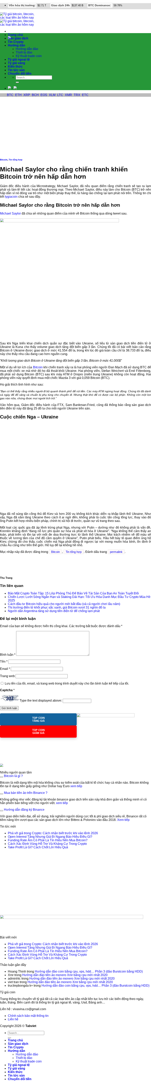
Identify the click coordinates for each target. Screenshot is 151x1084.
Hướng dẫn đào (27, 49)
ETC (85, 95)
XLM (52, 95)
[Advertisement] (75, 126)
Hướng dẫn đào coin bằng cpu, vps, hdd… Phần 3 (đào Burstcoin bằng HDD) (89, 971)
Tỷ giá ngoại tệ (19, 59)
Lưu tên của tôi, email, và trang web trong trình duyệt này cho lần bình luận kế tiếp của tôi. (67, 683)
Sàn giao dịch (18, 38)
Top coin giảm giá (38, 731)
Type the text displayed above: (41, 700)
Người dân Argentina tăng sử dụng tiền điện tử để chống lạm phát (54, 611)
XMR (68, 95)
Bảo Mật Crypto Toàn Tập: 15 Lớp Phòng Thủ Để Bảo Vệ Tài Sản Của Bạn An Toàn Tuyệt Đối (73, 593)
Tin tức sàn (16, 70)
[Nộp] (17, 82)
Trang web (7, 676)
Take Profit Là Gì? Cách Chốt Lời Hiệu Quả (38, 847)
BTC (10, 95)
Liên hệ (13, 1019)
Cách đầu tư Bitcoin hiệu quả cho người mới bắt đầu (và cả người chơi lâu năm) (64, 604)
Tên (3, 661)
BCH (35, 95)
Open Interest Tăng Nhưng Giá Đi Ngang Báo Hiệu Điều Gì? (50, 836)
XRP (26, 95)
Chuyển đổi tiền (19, 73)
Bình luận (7, 654)
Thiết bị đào (24, 52)
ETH (18, 95)
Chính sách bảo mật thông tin (28, 1015)
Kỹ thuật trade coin (29, 56)
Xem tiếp (123, 819)
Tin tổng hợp (15, 159)
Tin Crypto (16, 41)
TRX (77, 95)
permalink (116, 551)
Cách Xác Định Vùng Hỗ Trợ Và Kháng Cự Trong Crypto (47, 843)
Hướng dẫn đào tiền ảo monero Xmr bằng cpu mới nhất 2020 (65, 975)
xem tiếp (76, 786)
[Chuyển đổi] (1, 777)
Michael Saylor (10, 213)
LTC (60, 95)
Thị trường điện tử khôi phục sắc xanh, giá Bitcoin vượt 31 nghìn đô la (57, 607)
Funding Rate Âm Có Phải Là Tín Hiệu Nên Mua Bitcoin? (47, 840)
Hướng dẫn (16, 45)
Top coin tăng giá (38, 719)
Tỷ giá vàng (16, 63)
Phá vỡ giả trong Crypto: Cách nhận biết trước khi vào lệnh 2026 (53, 833)
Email (5, 668)
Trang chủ (15, 34)
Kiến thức (15, 66)
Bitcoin (3, 159)
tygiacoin (11, 196)
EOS (44, 95)
